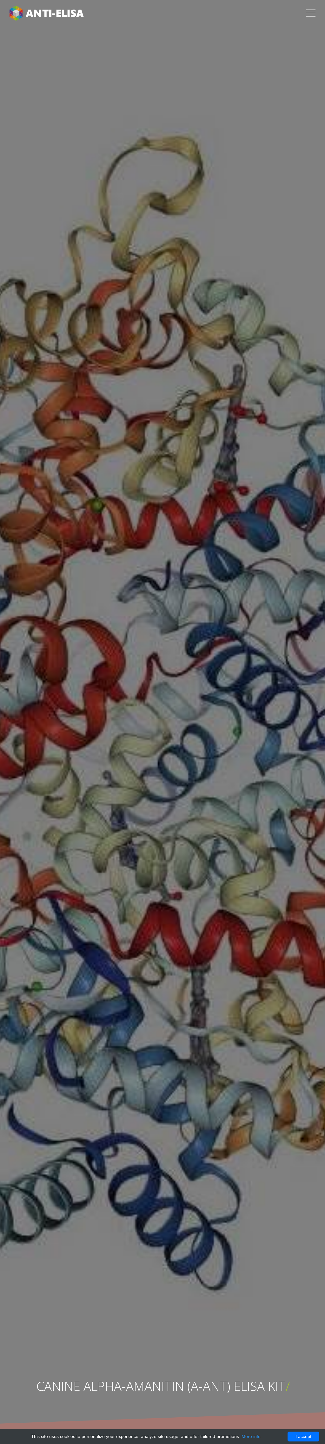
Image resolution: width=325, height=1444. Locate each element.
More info (251, 1436)
